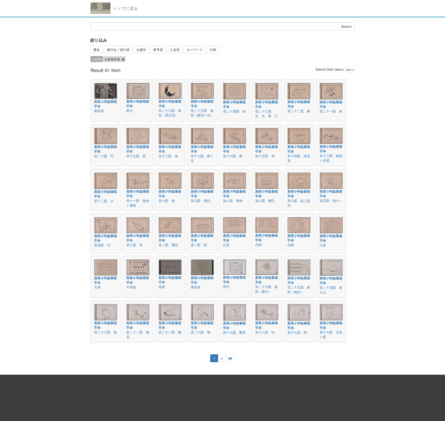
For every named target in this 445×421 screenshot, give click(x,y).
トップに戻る (125, 8)
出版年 (141, 49)
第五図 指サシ (331, 200)
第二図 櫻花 (168, 244)
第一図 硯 (199, 244)
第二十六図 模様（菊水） (266, 289)
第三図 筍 (134, 244)
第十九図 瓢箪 (234, 332)
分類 (213, 49)
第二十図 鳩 (200, 332)
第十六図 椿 (232, 156)
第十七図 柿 (297, 332)
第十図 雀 (167, 200)
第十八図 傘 (168, 156)
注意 (226, 244)
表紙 (162, 286)
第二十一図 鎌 (170, 332)
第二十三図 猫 (105, 332)
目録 (258, 244)
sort (348, 70)
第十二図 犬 (104, 200)
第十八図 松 (265, 332)
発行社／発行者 (118, 49)
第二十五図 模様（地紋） (298, 289)
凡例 (97, 287)
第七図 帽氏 (265, 200)
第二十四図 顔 (234, 111)
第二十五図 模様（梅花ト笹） (202, 112)
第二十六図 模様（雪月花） (170, 112)
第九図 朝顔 (200, 200)
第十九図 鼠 (136, 156)
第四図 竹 (102, 245)
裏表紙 (99, 110)
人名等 (175, 49)
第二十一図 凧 (331, 111)
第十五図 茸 (265, 156)
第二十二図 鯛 (298, 111)
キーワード (195, 49)
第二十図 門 (104, 156)
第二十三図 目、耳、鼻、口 (266, 113)
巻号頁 (158, 49)
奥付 (129, 110)
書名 (96, 49)
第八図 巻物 (232, 200)
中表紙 (131, 287)
